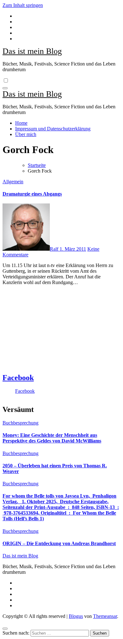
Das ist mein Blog (32, 51)
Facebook (18, 378)
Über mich (25, 134)
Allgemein (13, 181)
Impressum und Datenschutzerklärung (53, 128)
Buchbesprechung (20, 422)
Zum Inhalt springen (23, 5)
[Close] (5, 629)
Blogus (76, 616)
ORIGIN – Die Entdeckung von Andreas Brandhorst (59, 543)
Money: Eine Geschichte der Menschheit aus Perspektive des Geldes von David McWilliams (52, 437)
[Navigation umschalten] (5, 88)
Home (21, 123)
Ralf (55, 249)
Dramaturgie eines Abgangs (32, 194)
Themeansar (105, 616)
